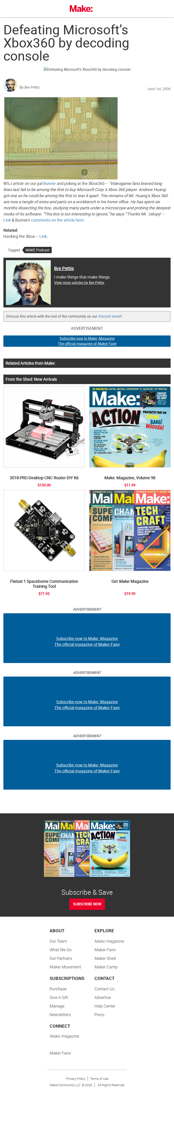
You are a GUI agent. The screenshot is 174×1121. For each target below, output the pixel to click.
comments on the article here (57, 220)
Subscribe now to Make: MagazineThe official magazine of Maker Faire (87, 341)
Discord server (109, 316)
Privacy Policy (75, 1078)
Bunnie (49, 183)
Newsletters (60, 1014)
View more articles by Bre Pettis (79, 282)
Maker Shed (105, 958)
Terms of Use (99, 1078)
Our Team (58, 941)
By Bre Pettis (29, 87)
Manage (57, 1006)
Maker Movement (65, 967)
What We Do (61, 949)
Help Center (104, 1006)
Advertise (102, 997)
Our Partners (61, 958)
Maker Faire (105, 949)
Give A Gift (59, 997)
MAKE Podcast (37, 250)
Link (7, 220)
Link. (43, 236)
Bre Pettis (64, 268)
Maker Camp (106, 967)
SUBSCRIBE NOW (87, 904)
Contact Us (104, 988)
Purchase (58, 988)
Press (99, 1014)
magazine (109, 941)
